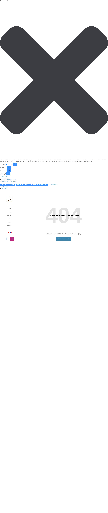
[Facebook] (7, 239)
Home (9, 208)
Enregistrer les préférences (39, 184)
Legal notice (4, 188)
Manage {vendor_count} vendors (9, 179)
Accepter (4, 184)
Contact (9, 225)
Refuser (12, 184)
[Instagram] (12, 239)
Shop (9, 218)
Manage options (5, 176)
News (9, 222)
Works (9, 215)
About (9, 212)
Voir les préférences (22, 184)
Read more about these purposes (9, 181)
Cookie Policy (5, 187)
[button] (54, 80)
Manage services (5, 178)
